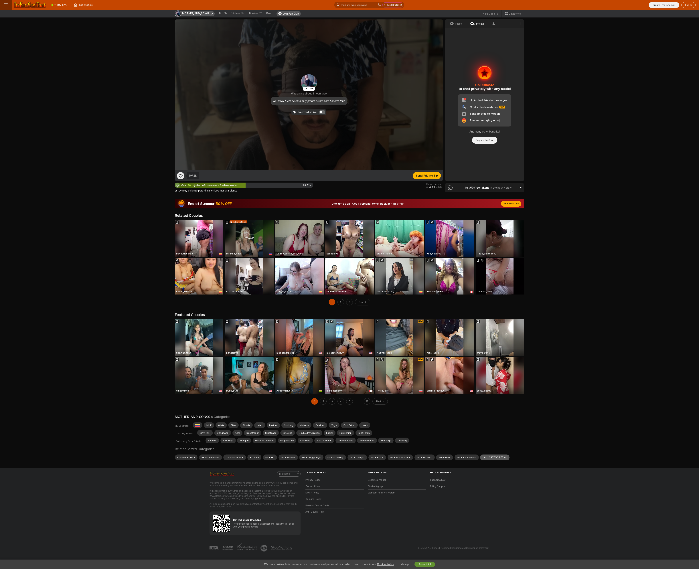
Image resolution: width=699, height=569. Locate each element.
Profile (223, 13)
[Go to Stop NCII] (282, 548)
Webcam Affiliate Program (381, 492)
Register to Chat (484, 140)
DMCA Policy (312, 492)
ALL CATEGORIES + (495, 457)
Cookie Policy (385, 564)
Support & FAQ (438, 480)
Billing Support (438, 486)
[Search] (379, 4)
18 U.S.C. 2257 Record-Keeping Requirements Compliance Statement (453, 548)
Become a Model (377, 480)
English (286, 474)
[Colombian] (197, 425)
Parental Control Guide (317, 505)
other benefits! (491, 131)
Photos (255, 13)
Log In (688, 5)
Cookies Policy (313, 499)
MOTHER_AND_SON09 (192, 417)
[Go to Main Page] (30, 5)
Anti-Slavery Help (314, 512)
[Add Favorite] (180, 175)
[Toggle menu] (6, 5)
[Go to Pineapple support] (264, 548)
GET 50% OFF (511, 203)
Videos (238, 13)
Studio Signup (375, 486)
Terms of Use (312, 486)
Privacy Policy (312, 480)
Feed (269, 13)
